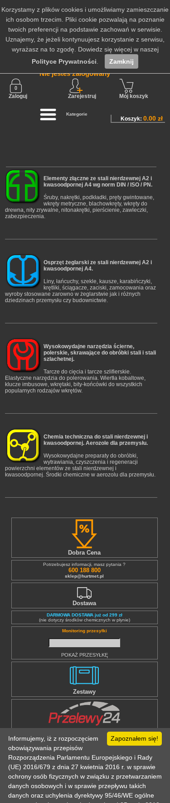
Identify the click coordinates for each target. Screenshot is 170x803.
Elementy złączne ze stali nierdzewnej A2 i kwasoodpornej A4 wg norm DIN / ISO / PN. (98, 181)
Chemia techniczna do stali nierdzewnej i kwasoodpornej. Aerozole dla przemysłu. (96, 440)
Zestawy (84, 691)
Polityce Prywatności (64, 61)
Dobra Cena (84, 552)
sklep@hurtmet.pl (84, 576)
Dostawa (84, 603)
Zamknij (121, 61)
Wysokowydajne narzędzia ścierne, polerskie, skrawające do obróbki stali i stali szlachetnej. (100, 352)
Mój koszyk (133, 96)
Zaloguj (18, 96)
